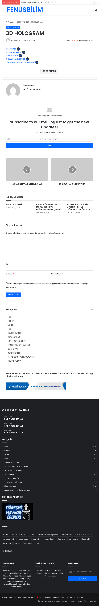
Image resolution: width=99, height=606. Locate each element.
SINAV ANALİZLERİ (14, 204)
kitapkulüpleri (49, 539)
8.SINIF (10, 329)
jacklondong (23, 539)
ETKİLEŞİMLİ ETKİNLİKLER (18, 345)
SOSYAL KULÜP (14, 361)
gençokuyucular (9, 539)
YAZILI (17, 543)
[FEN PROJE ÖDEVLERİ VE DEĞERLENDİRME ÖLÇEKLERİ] (17, 511)
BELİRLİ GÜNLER (14, 333)
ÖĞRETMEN (50, 71)
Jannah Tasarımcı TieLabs (49, 597)
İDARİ (37, 543)
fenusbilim (14, 40)
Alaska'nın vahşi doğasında (48, 535)
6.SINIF (10, 321)
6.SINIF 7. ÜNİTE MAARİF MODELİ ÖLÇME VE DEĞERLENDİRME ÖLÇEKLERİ (48, 207)
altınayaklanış (66, 535)
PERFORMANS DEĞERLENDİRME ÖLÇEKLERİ (38, 2)
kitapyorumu (73, 539)
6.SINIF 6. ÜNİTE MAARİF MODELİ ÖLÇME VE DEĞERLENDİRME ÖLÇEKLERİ (79, 207)
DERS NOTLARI (13, 337)
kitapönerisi (85, 539)
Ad (8, 264)
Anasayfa (11, 22)
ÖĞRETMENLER (23, 22)
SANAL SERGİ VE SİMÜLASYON (20, 357)
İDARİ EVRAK (12, 349)
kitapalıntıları (35, 539)
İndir (18, 49)
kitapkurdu (61, 539)
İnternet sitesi (57, 274)
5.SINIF (10, 317)
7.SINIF (10, 325)
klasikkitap (7, 543)
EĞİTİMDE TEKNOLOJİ (16, 341)
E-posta (10, 274)
